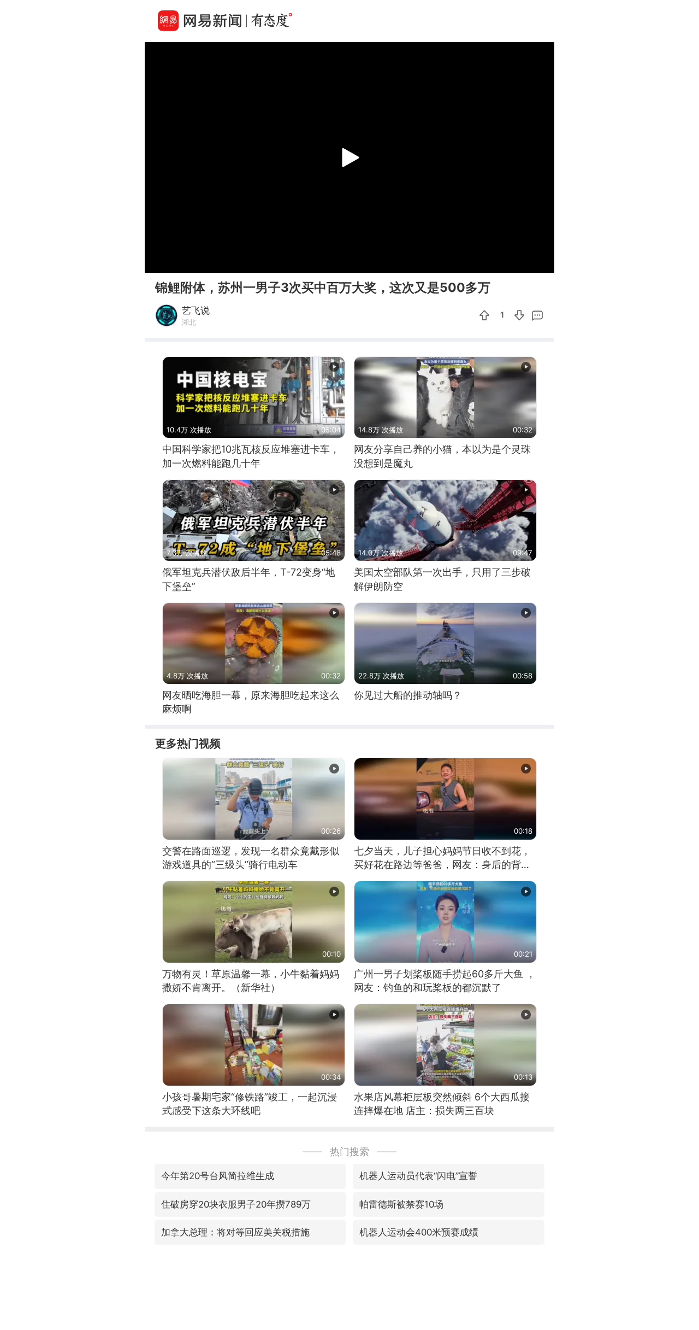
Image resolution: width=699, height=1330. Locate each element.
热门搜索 (349, 1151)
